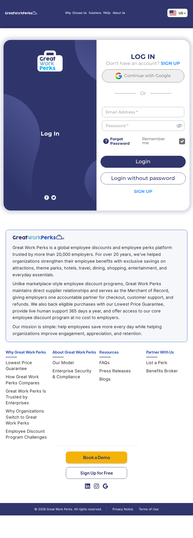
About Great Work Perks (74, 352)
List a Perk (156, 362)
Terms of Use (149, 509)
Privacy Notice (123, 509)
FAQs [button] (106, 13)
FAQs (104, 362)
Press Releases (115, 370)
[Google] (105, 486)
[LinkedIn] (87, 486)
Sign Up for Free (96, 473)
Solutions (95, 13)
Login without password (143, 178)
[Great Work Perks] (38, 237)
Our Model (63, 362)
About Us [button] (119, 13)
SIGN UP (170, 63)
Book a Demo (96, 457)
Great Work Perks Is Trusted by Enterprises (26, 397)
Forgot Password (120, 141)
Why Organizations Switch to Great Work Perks (25, 417)
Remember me (153, 141)
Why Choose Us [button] (75, 13)
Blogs (105, 379)
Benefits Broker (162, 370)
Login (143, 161)
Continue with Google (147, 75)
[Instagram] (96, 486)
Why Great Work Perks (26, 352)
